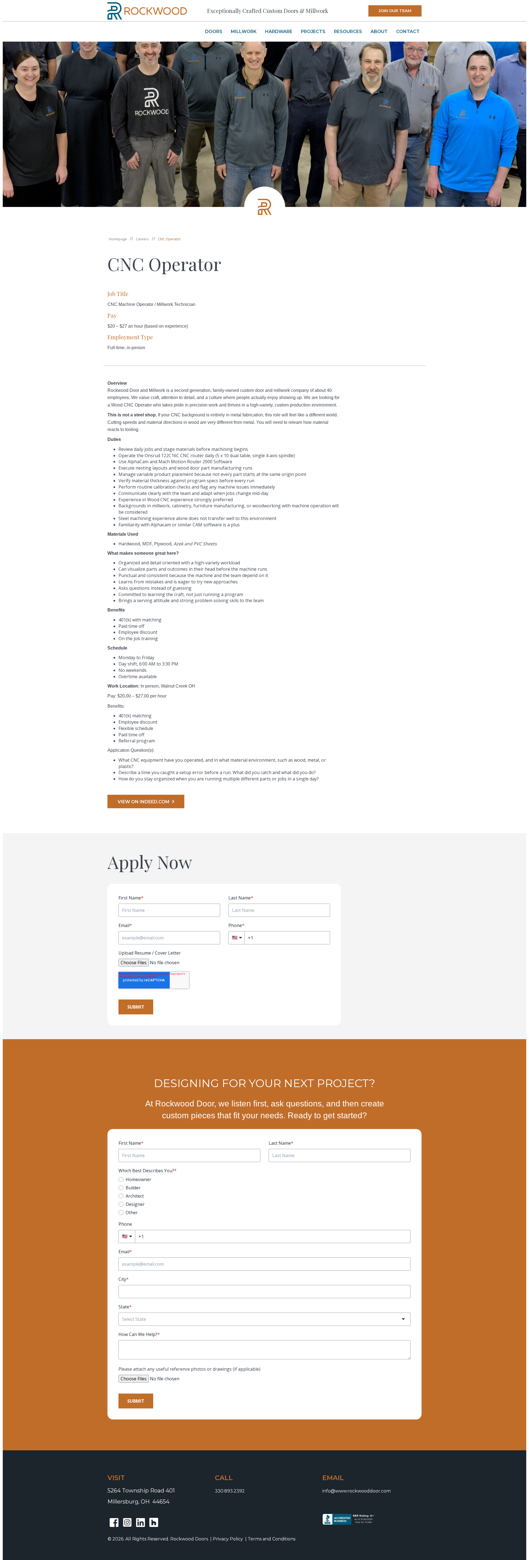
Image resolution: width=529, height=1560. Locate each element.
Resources (348, 31)
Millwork (244, 31)
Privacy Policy (228, 1539)
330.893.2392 (230, 1491)
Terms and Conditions (271, 1539)
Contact (408, 31)
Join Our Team (395, 10)
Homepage (118, 238)
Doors (213, 31)
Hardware (278, 31)
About (379, 31)
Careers (142, 238)
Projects (313, 31)
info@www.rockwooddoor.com (356, 1491)
